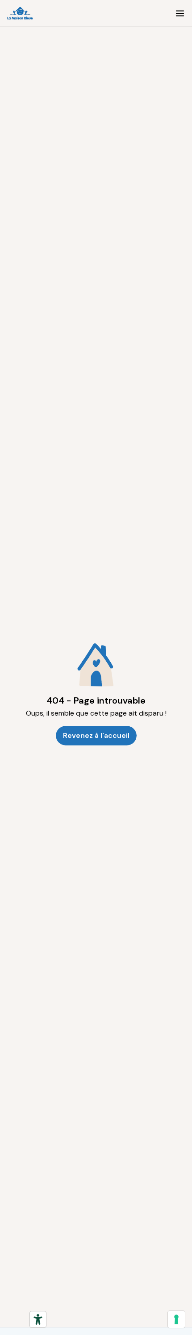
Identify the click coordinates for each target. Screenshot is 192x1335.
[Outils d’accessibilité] (37, 1319)
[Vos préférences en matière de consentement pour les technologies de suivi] (176, 1319)
